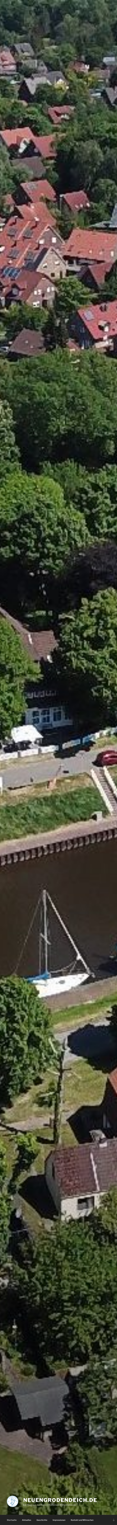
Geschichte (42, 1520)
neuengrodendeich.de (60, 1500)
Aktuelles (26, 1520)
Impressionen (59, 1520)
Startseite (12, 1520)
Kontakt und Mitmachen (82, 1520)
